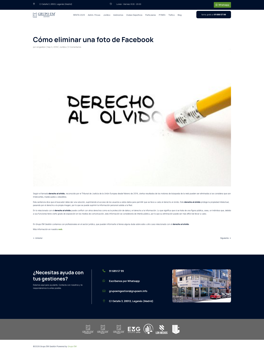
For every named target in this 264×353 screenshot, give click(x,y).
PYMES (162, 15)
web (60, 229)
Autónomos (118, 15)
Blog (180, 15)
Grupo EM (72, 346)
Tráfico (171, 15)
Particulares (150, 15)
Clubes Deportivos (134, 15)
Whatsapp (223, 4)
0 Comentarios (74, 47)
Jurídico (106, 15)
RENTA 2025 (79, 15)
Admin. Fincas (94, 15)
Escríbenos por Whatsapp (124, 281)
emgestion (41, 47)
